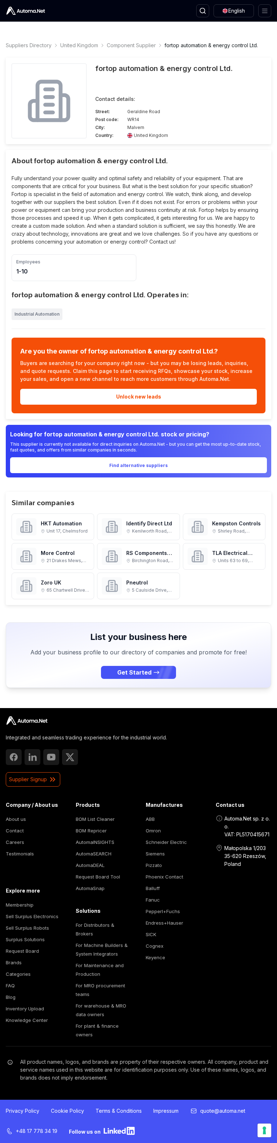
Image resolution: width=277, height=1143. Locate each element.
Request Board (22, 951)
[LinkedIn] (32, 757)
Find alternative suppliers (138, 465)
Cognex (154, 946)
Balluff (153, 888)
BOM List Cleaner (95, 819)
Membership (20, 905)
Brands (14, 962)
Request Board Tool (98, 877)
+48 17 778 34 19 (36, 1131)
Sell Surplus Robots (27, 928)
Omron (153, 830)
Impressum (166, 1111)
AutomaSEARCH (93, 854)
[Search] (202, 10)
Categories (18, 974)
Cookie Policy (67, 1111)
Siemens (155, 854)
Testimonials (20, 854)
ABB (150, 819)
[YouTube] (51, 757)
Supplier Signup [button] (28, 779)
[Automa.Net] (25, 11)
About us (16, 819)
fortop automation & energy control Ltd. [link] (211, 45)
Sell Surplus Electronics (32, 916)
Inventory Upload (25, 1008)
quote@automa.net (222, 1111)
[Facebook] (14, 757)
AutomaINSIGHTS (95, 842)
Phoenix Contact (164, 877)
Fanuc (153, 900)
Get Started (134, 672)
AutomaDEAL (90, 865)
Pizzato (154, 865)
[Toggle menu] (264, 10)
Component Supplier (131, 45)
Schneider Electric (166, 842)
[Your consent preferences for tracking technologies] (264, 1130)
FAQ (10, 985)
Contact (15, 830)
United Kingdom (79, 45)
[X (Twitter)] (70, 757)
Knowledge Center (27, 1020)
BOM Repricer (91, 830)
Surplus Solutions (25, 939)
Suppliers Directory (29, 45)
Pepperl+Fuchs (163, 911)
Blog (11, 997)
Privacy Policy (22, 1111)
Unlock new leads (138, 396)
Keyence (155, 957)
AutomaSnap (90, 888)
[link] (27, 720)
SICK (151, 934)
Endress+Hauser (164, 923)
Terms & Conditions (119, 1111)
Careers (15, 842)
